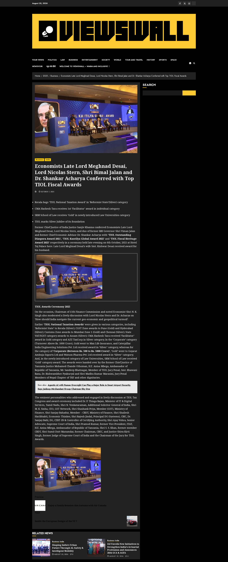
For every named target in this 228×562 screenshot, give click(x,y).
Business (73, 60)
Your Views (38, 60)
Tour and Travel (134, 60)
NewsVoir (37, 66)
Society (106, 60)
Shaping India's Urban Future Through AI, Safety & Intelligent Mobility (67, 548)
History (151, 60)
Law (63, 60)
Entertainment (90, 60)
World (117, 60)
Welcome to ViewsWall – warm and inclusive (84, 66)
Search (149, 84)
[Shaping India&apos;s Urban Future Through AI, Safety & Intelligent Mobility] (41, 548)
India (48, 159)
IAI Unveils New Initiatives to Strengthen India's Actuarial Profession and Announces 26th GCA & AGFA (123, 548)
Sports (163, 60)
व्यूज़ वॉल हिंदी (51, 66)
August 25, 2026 (61, 554)
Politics (52, 60)
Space (174, 60)
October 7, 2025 (47, 192)
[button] (194, 63)
